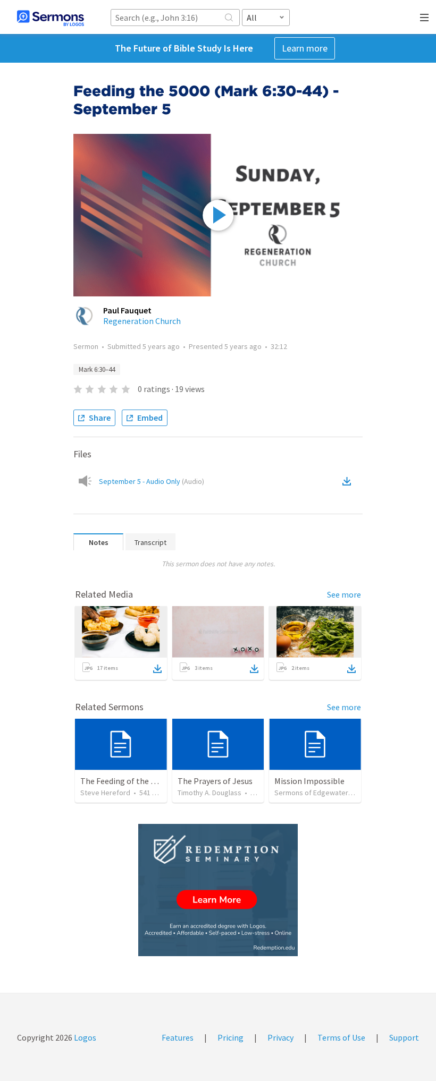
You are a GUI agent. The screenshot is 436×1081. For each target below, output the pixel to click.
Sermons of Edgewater (311, 792)
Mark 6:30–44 (97, 369)
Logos (84, 1037)
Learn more (305, 48)
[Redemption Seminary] (218, 890)
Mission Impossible (309, 781)
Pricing (230, 1037)
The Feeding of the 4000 (123, 781)
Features (178, 1037)
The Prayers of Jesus (215, 781)
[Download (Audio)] (348, 481)
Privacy (280, 1037)
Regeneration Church (142, 321)
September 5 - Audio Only (151, 481)
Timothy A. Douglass (209, 792)
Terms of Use (341, 1037)
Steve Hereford (105, 792)
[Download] (157, 669)
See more (344, 594)
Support (404, 1037)
